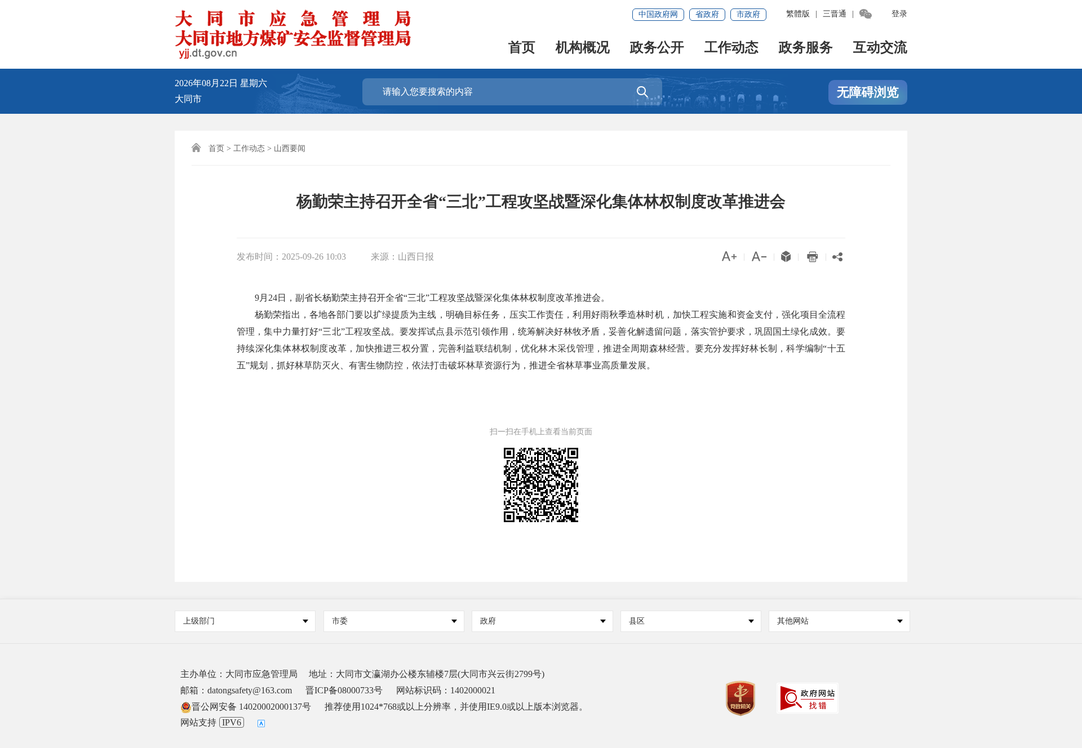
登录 (899, 14)
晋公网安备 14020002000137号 (251, 706)
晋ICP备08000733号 (344, 690)
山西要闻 (289, 148)
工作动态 (731, 48)
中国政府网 (658, 14)
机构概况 (583, 48)
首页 (521, 48)
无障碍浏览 (868, 92)
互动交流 (880, 48)
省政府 (707, 14)
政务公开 (657, 48)
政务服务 (806, 48)
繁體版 (798, 14)
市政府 (748, 14)
